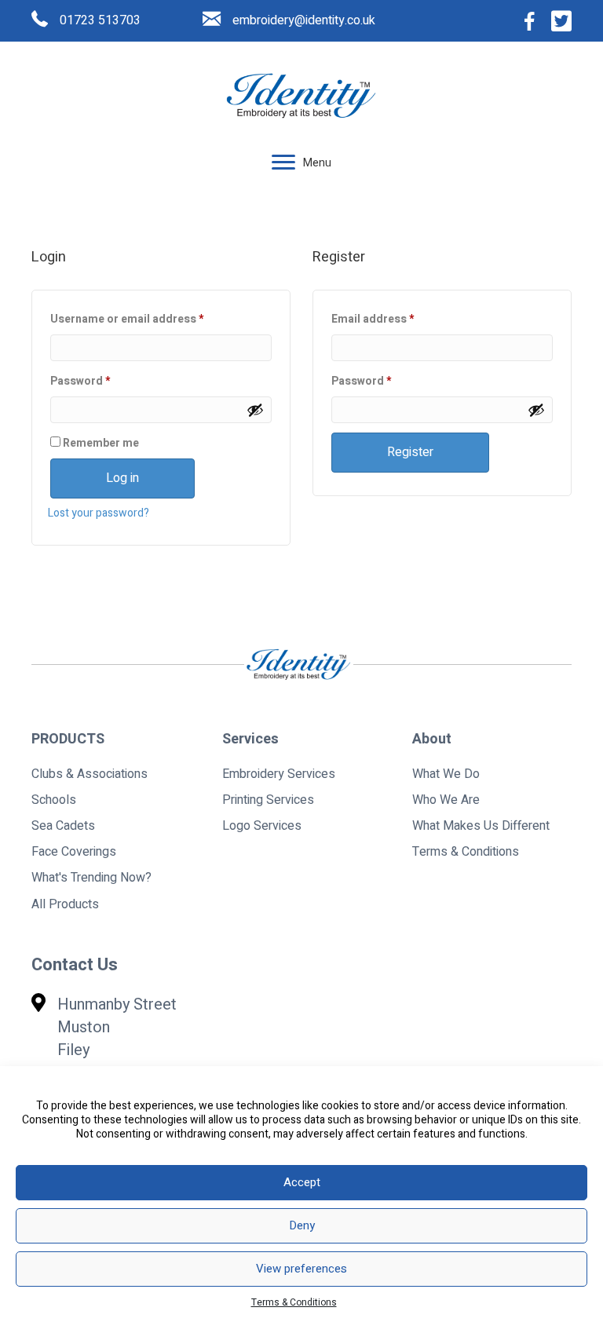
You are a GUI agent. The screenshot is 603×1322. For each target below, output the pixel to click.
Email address (396, 318)
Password (103, 380)
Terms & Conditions (294, 1302)
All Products (65, 904)
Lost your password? (98, 513)
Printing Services (268, 800)
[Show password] (255, 409)
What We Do (446, 774)
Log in (122, 478)
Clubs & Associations (89, 774)
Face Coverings (73, 851)
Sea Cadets (63, 825)
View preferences (301, 1268)
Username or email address (150, 318)
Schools (53, 800)
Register (410, 452)
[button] (283, 162)
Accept (301, 1182)
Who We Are (446, 800)
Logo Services (262, 825)
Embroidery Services (278, 774)
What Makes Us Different (481, 825)
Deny (302, 1225)
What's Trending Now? (91, 877)
